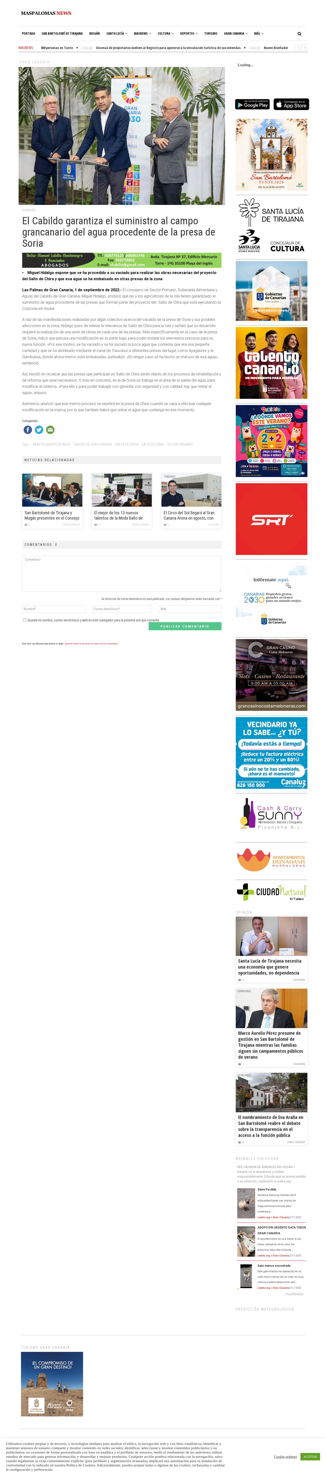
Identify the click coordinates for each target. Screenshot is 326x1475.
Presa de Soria (126, 444)
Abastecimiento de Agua (51, 444)
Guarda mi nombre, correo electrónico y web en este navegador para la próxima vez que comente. (94, 620)
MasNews (141, 33)
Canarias (299, 980)
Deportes (187, 33)
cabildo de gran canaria (92, 444)
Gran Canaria (234, 33)
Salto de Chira (153, 444)
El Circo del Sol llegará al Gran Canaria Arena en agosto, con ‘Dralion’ (189, 515)
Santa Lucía (115, 33)
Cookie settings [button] (285, 1457)
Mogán (94, 33)
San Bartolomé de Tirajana (62, 33)
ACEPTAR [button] (310, 1457)
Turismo (210, 33)
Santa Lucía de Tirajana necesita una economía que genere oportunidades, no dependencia (269, 967)
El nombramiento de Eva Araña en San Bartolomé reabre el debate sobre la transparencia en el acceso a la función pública (270, 1126)
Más (257, 33)
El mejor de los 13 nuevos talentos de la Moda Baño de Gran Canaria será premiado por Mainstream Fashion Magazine (121, 515)
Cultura (164, 33)
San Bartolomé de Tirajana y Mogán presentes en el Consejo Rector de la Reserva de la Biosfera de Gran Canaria (52, 515)
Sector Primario (180, 444)
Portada (28, 33)
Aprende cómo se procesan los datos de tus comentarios (91, 643)
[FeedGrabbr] (271, 1294)
